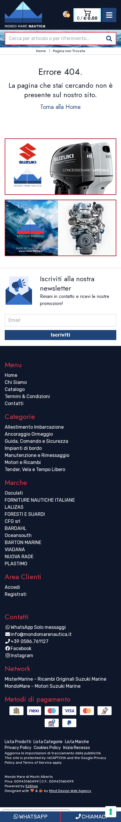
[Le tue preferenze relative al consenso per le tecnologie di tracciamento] (110, 811)
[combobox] (60, 38)
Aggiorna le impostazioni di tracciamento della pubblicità (53, 753)
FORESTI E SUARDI (25, 514)
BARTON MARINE (23, 542)
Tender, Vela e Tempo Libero (35, 469)
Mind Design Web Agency (70, 791)
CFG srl (12, 521)
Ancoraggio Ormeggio (29, 434)
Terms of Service (37, 762)
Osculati (14, 493)
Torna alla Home (60, 107)
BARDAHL (15, 528)
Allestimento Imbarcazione (34, 427)
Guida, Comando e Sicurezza (36, 441)
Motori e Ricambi (23, 462)
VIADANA (15, 549)
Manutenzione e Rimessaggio (37, 455)
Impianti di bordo (23, 448)
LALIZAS (14, 507)
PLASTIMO (16, 563)
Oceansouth (18, 535)
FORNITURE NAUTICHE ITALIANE (40, 500)
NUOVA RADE (19, 556)
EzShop (32, 786)
